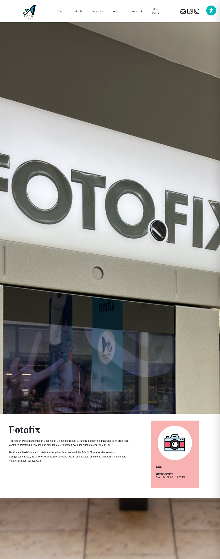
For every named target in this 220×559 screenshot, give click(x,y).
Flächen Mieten (155, 11)
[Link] (183, 11)
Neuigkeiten (97, 11)
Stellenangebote (135, 11)
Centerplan (78, 11)
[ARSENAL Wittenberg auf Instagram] (197, 11)
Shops (61, 11)
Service (115, 11)
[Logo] (29, 11)
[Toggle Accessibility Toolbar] (211, 10)
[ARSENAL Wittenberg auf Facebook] (190, 11)
